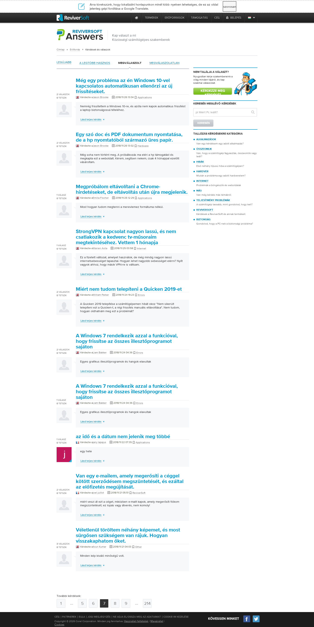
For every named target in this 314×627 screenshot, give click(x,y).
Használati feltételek (136, 621)
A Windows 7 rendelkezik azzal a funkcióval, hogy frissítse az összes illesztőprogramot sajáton (127, 341)
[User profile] (64, 115)
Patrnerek (69, 616)
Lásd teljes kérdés (91, 119)
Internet (202, 181)
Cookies (59, 624)
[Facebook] (247, 622)
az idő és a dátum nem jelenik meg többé (123, 436)
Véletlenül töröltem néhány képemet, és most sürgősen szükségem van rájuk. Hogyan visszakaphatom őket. (128, 535)
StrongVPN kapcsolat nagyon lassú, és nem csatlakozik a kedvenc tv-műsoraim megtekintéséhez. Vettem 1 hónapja (126, 237)
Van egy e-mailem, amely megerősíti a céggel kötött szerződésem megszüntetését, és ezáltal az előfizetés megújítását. (129, 481)
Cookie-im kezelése (176, 616)
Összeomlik (204, 149)
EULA (82, 616)
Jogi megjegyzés (99, 616)
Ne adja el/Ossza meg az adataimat (137, 616)
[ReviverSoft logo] (73, 17)
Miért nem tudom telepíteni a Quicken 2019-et (129, 289)
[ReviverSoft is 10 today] (127, 17)
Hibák (200, 162)
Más (199, 190)
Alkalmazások (206, 139)
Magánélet (156, 621)
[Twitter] (256, 622)
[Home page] (136, 17)
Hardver (202, 171)
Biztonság (203, 219)
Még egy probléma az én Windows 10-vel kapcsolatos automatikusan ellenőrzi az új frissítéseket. (124, 86)
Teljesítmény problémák (213, 200)
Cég (57, 616)
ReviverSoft (204, 210)
